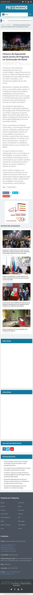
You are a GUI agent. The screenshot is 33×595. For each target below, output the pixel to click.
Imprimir (23, 64)
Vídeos (20, 528)
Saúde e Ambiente (5, 525)
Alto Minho (21, 503)
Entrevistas (21, 510)
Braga (19, 506)
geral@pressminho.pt (7, 547)
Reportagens (21, 521)
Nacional (20, 514)
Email (29, 64)
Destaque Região (11, 187)
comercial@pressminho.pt (8, 551)
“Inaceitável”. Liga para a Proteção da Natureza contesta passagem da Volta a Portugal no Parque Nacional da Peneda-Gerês (17, 474)
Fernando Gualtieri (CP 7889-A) (13, 62)
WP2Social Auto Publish (9, 594)
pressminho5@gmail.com (8, 545)
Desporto (3, 510)
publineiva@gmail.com (7, 574)
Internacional (4, 514)
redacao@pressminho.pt (8, 549)
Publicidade (16, 585)
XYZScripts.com (25, 594)
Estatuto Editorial (26, 584)
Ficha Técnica (15, 584)
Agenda (3, 503)
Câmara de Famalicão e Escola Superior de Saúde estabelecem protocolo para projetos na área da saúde (16, 277)
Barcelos (3, 506)
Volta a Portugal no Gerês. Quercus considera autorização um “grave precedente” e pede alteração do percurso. (16, 463)
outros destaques (5, 517)
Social (2, 528)
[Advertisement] (16, 365)
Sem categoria (22, 525)
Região (2, 521)
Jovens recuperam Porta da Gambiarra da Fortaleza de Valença (15, 330)
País (19, 517)
